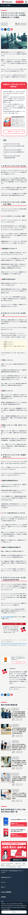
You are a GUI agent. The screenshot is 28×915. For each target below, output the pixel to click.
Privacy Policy (6, 909)
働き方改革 (15, 709)
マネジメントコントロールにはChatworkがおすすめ (12, 156)
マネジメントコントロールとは (12, 143)
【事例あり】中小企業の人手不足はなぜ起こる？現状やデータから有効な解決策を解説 (19, 796)
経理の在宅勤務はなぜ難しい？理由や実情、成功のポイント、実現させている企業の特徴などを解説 (19, 763)
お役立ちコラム (18, 863)
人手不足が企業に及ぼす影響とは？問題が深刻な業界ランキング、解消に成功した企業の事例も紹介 (19, 731)
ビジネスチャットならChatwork (7, 863)
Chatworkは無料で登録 (7, 616)
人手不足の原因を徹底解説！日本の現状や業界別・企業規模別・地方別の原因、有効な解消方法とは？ (19, 714)
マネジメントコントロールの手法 (12, 149)
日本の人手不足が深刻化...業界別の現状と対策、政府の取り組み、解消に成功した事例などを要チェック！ (19, 747)
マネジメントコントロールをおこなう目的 (14, 146)
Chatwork (7, 2)
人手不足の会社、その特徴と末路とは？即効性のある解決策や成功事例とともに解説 (19, 779)
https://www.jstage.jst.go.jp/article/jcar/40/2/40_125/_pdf (13, 643)
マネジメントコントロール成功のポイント (14, 152)
